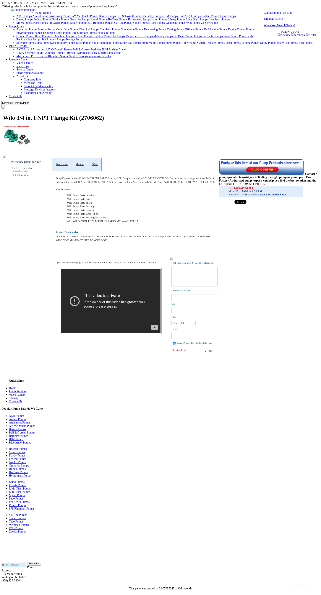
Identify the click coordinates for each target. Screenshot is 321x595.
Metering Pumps (163, 36)
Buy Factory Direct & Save (25, 161)
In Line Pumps (84, 36)
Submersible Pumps (154, 42)
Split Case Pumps (131, 42)
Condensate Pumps (132, 29)
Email (174, 329)
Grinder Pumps (25, 36)
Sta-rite (64, 56)
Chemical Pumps (89, 29)
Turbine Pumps (250, 42)
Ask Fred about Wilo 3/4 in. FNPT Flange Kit (192, 263)
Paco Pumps (40, 22)
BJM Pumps (171, 16)
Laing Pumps (159, 19)
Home (12, 388)
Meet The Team (33, 82)
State (174, 317)
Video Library (24, 62)
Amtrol (28, 49)
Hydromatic (83, 52)
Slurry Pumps (67, 42)
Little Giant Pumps (197, 19)
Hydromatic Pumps (139, 19)
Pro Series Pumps (59, 22)
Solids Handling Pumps (106, 42)
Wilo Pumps (193, 22)
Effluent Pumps (194, 29)
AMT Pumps (24, 16)
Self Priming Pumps (53, 39)
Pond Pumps (231, 36)
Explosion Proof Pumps (57, 32)
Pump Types (16, 26)
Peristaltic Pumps (213, 36)
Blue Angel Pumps (190, 16)
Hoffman (70, 52)
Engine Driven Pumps (241, 29)
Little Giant (114, 52)
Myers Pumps (24, 22)
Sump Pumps (174, 42)
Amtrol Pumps (41, 16)
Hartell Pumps (99, 19)
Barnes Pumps (107, 16)
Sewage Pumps (75, 39)
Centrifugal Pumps (67, 29)
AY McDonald (55, 49)
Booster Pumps (47, 29)
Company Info (32, 79)
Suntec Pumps (141, 22)
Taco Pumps (158, 22)
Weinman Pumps (176, 22)
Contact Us (15, 96)
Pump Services (17, 391)
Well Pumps (305, 42)
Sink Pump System (47, 42)
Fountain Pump (106, 32)
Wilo (99, 56)
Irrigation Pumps (103, 36)
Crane (122, 49)
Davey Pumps (25, 19)
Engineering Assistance (30, 72)
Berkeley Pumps (153, 16)
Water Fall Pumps (287, 42)
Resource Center (18, 59)
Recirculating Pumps (28, 39)
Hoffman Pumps (118, 19)
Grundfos (50, 52)
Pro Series (37, 56)
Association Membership (38, 86)
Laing (94, 52)
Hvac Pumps (43, 36)
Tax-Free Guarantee (22, 169)
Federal (29, 52)
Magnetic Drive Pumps (139, 36)
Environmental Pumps (29, 32)
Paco (28, 56)
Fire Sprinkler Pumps (84, 32)
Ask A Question (20, 175)
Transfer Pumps (215, 42)
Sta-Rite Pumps (123, 22)
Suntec (73, 56)
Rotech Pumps (79, 22)
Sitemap (13, 398)
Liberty (102, 52)
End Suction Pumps (216, 29)
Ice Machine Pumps (63, 36)
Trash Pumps (233, 42)
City (173, 304)
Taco (81, 56)
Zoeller (107, 56)
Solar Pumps (84, 42)
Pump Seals (246, 36)
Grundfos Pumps (80, 19)
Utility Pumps (268, 42)
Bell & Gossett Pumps (129, 16)
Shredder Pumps (26, 42)
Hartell (60, 52)
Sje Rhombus (52, 56)
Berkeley (96, 49)
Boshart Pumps (210, 16)
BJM (105, 49)
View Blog (22, 66)
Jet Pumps (119, 36)
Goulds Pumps (61, 19)
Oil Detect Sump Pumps (188, 36)
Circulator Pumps (110, 29)
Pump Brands (43, 12)
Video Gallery (17, 394)
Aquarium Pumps (27, 29)
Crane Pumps (228, 16)
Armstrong (39, 49)
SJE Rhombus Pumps (101, 22)
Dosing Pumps (176, 29)
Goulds (39, 52)
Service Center (25, 69)
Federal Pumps (43, 19)
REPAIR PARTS (19, 46)
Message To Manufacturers (40, 89)
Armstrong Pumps (61, 16)
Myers (20, 56)
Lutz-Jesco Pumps (219, 19)
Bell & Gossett (82, 49)
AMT (20, 49)
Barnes (68, 49)
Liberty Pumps (177, 19)
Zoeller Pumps (209, 22)
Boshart (114, 49)
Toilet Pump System (194, 42)
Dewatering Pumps (155, 29)
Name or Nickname (180, 290)
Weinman (90, 56)
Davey (20, 52)
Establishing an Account (38, 92)
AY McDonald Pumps (85, 16)
